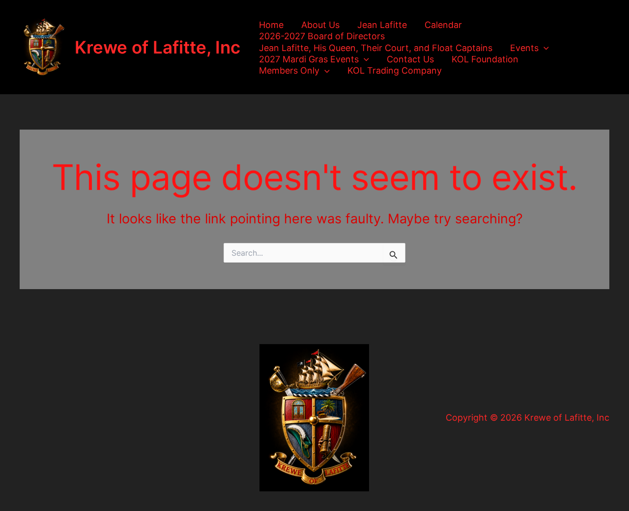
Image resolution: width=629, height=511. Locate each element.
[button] (544, 48)
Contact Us (410, 59)
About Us (320, 25)
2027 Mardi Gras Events (309, 59)
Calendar (443, 25)
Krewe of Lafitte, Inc (157, 47)
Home (271, 25)
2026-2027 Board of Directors (322, 36)
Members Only (289, 70)
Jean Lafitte (382, 25)
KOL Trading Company (394, 70)
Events (524, 48)
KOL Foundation (485, 59)
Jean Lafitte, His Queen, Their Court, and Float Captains (375, 48)
